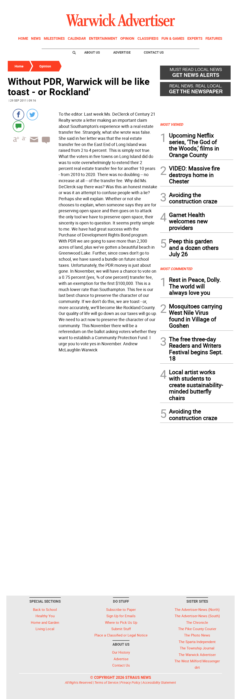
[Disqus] (82, 414)
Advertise (122, 52)
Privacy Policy (130, 682)
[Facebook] (18, 114)
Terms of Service (106, 682)
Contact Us (154, 52)
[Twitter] (32, 114)
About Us (92, 52)
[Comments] (18, 126)
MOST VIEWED (171, 124)
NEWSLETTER (195, 5)
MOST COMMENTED (176, 268)
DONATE (222, 5)
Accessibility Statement (159, 682)
